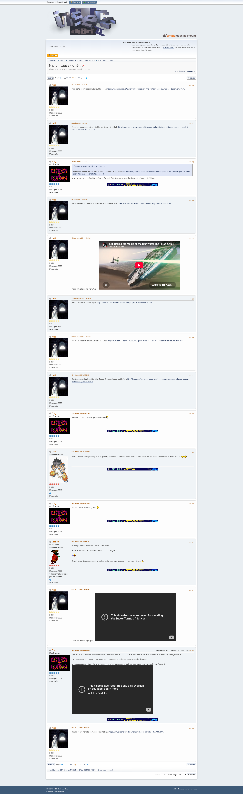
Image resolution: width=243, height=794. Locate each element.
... (65, 78)
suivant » (191, 71)
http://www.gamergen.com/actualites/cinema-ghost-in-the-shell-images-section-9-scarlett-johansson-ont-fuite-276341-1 (130, 128)
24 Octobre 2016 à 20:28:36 (80, 650)
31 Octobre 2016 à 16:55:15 (80, 728)
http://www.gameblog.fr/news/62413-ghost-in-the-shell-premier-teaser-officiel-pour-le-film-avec (145, 341)
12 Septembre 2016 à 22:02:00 (81, 298)
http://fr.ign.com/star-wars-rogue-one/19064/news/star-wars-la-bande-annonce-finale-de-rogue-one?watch (131, 380)
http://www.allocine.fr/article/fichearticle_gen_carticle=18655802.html (124, 302)
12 (70, 78)
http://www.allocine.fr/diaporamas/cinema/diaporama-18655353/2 (145, 204)
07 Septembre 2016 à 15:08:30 (81, 238)
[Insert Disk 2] (50, 493)
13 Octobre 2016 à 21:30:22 (80, 452)
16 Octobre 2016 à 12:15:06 (80, 542)
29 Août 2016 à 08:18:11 (79, 200)
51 (84, 78)
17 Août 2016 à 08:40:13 (79, 85)
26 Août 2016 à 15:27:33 (79, 123)
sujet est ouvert (168, 47)
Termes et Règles (183, 789)
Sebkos (55, 541)
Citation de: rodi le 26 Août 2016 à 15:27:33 (90, 166)
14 (76, 78)
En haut (51, 764)
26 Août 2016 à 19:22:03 (79, 161)
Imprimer (191, 78)
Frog (54, 161)
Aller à (157, 774)
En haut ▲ (194, 789)
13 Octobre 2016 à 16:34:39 (80, 375)
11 (67, 78)
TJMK (54, 451)
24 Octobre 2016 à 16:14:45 (80, 590)
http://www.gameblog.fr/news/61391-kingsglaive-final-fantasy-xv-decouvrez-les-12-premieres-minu (146, 89)
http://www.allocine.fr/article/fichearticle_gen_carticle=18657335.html (136, 732)
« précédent (180, 71)
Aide (175, 789)
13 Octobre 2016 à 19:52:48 (80, 413)
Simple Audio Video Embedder (55, 791)
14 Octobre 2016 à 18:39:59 (80, 503)
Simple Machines (62, 789)
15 (79, 78)
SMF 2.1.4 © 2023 (51, 789)
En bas (50, 78)
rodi (54, 84)
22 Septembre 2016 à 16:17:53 (81, 337)
